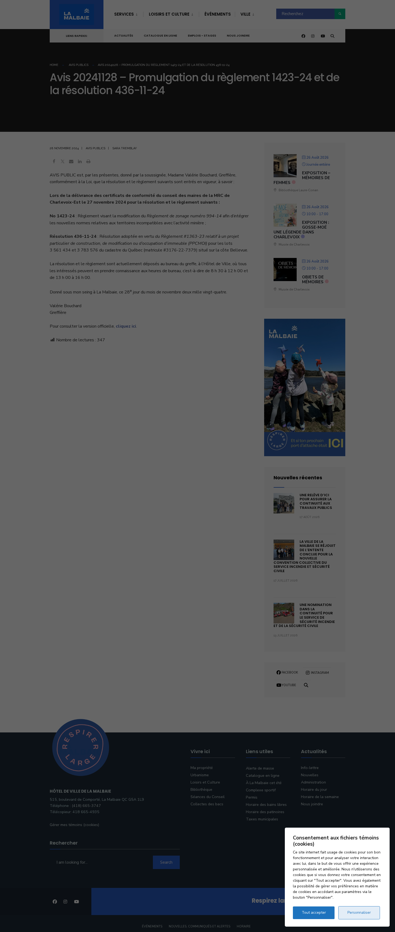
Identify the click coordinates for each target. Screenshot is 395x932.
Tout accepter (314, 912)
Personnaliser (359, 912)
